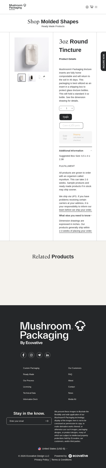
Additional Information (71, 150)
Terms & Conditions (61, 459)
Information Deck (30, 399)
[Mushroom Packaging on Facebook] (23, 355)
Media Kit (72, 399)
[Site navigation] (96, 7)
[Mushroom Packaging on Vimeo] (39, 355)
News (70, 393)
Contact (71, 387)
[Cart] (91, 7)
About (70, 380)
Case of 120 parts (71, 125)
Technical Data (29, 393)
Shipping (76, 134)
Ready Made (28, 374)
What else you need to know (74, 215)
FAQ (70, 374)
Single (66, 117)
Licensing (27, 387)
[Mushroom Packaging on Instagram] (31, 355)
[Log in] (87, 7)
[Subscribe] (46, 421)
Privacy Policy (41, 459)
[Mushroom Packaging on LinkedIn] (47, 355)
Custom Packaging (31, 368)
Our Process (28, 380)
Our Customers (74, 368)
